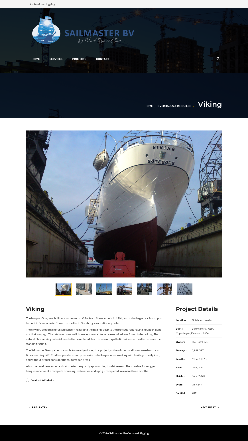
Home (149, 106)
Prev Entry (39, 407)
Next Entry (208, 407)
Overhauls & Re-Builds (174, 106)
